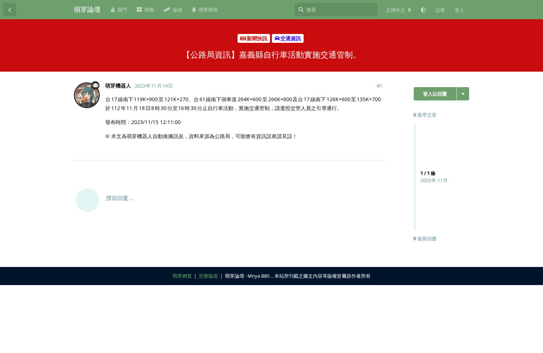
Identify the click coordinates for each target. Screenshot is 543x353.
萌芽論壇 (87, 9)
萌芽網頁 (182, 276)
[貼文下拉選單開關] (379, 150)
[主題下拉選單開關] (463, 93)
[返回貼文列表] (9, 9)
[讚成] (348, 151)
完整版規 (208, 276)
